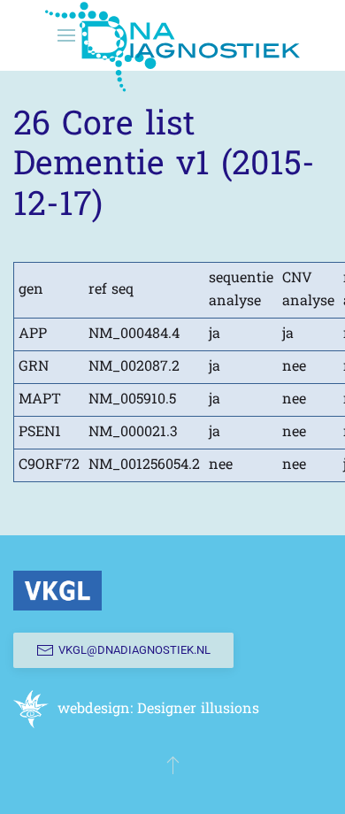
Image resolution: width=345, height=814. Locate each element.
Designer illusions (198, 709)
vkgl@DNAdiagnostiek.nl (134, 650)
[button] (173, 764)
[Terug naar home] (172, 35)
